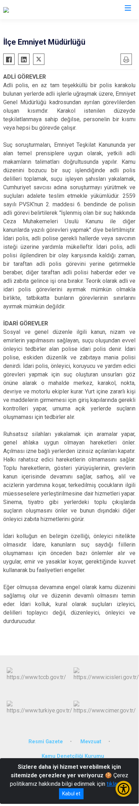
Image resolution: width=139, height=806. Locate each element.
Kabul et (71, 793)
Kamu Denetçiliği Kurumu (73, 756)
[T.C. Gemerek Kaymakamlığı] (37, 9)
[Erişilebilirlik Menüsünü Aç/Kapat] (124, 789)
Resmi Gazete (45, 742)
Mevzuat (90, 742)
